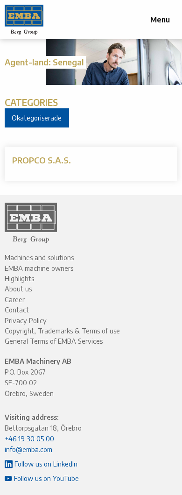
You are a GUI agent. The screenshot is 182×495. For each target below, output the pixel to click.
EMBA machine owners (39, 268)
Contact (17, 309)
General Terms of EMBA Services (54, 341)
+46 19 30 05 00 (29, 438)
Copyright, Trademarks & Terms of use (62, 330)
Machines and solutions (39, 257)
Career (15, 299)
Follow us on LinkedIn (45, 464)
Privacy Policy (26, 320)
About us (18, 288)
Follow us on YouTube (45, 478)
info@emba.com (28, 449)
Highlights (19, 278)
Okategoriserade (37, 117)
